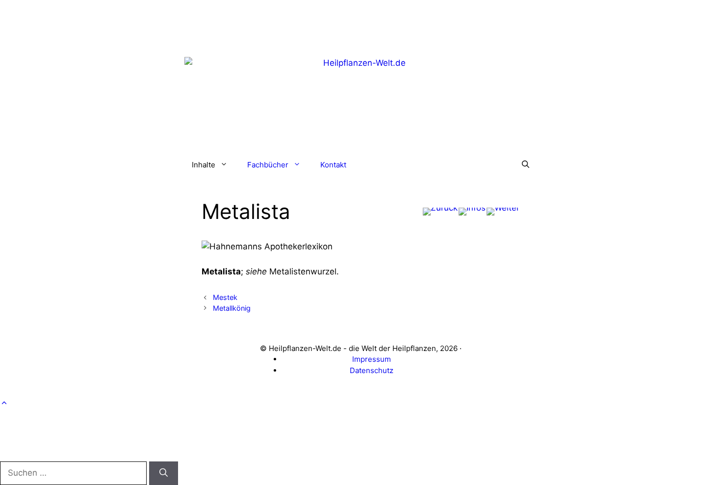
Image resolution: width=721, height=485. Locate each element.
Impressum (371, 359)
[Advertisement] (360, 22)
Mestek (225, 297)
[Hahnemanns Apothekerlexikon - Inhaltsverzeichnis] (472, 212)
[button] (525, 165)
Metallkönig (232, 308)
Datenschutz (371, 370)
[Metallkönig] (503, 212)
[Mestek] (440, 212)
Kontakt (333, 164)
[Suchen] (163, 473)
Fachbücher (267, 164)
